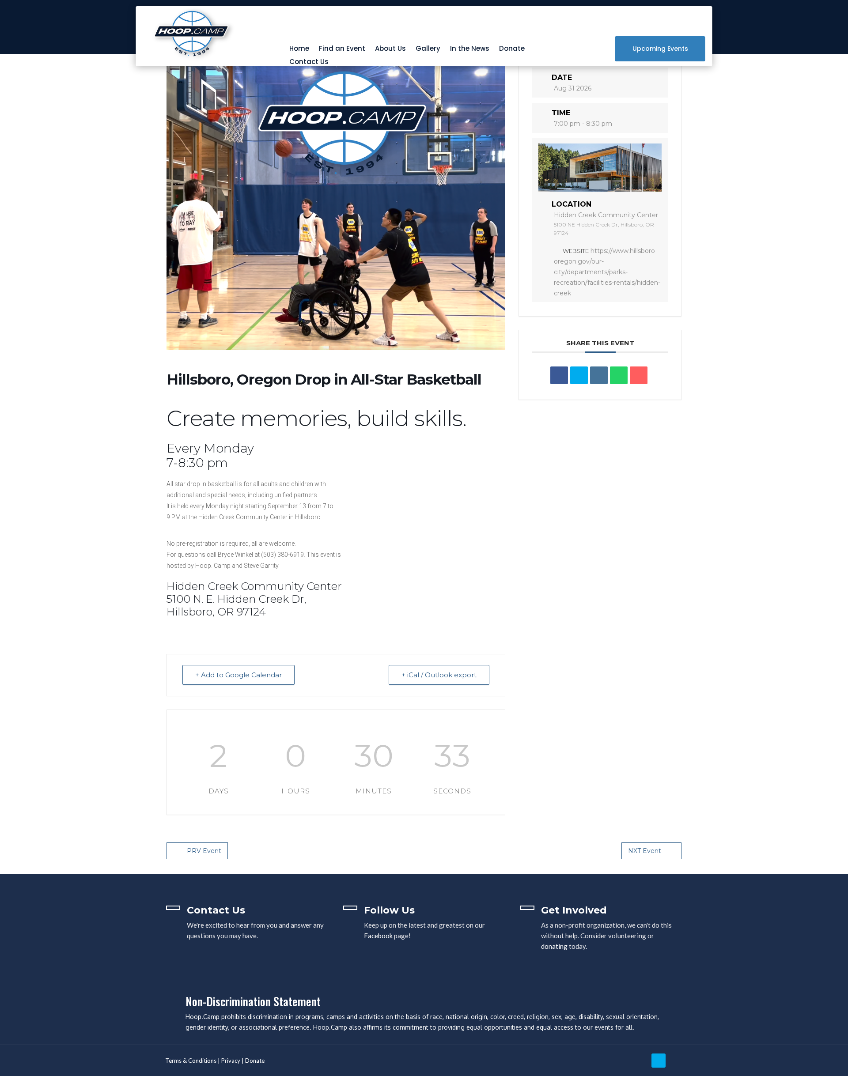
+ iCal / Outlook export (439, 675)
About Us (390, 49)
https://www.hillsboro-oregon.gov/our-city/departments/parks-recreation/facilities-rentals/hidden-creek (607, 272)
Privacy (230, 1060)
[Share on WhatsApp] (619, 375)
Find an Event (342, 49)
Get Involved (574, 910)
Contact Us (309, 62)
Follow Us (389, 910)
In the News (469, 49)
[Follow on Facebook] (682, 1060)
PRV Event (204, 851)
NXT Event (644, 851)
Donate (512, 49)
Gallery (428, 49)
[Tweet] (579, 375)
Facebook (378, 936)
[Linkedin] (599, 375)
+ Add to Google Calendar (238, 675)
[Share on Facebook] (559, 375)
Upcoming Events (660, 48)
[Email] (638, 375)
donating (554, 946)
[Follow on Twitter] (658, 1060)
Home (299, 49)
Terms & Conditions (190, 1060)
